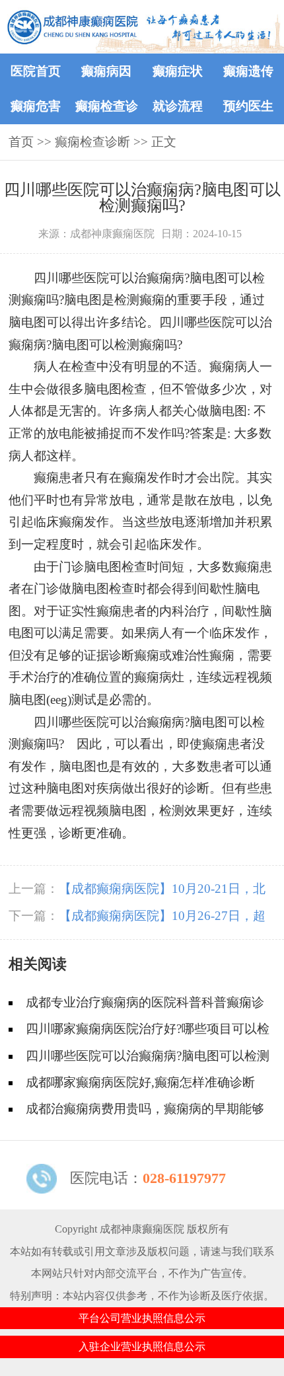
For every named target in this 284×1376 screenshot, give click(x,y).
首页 (21, 142)
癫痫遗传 (248, 71)
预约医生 (248, 106)
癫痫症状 (178, 71)
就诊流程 (178, 106)
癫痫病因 (106, 71)
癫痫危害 (36, 106)
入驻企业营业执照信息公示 (142, 1346)
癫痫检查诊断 (92, 142)
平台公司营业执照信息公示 (142, 1318)
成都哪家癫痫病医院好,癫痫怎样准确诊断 (140, 1082)
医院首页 (36, 71)
